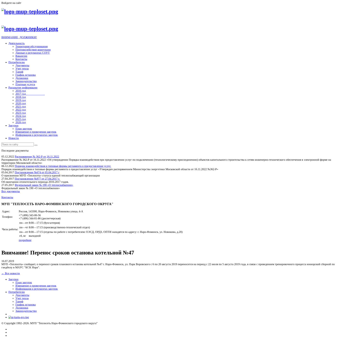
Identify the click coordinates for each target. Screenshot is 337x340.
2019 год (20, 100)
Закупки (13, 125)
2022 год (20, 109)
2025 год (20, 119)
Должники (21, 78)
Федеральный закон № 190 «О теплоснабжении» (44, 185)
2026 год (20, 122)
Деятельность (16, 43)
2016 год (20, 90)
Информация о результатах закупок (36, 134)
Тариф (19, 71)
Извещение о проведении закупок (35, 131)
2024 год (20, 116)
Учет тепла (22, 68)
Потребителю (16, 62)
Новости (13, 138)
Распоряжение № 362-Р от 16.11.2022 (37, 156)
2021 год (20, 106)
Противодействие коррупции (33, 49)
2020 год (20, 103)
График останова (25, 74)
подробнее (25, 240)
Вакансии (21, 55)
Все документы (10, 191)
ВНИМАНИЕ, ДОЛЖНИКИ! (19, 37)
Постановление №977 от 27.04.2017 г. (37, 178)
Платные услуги (25, 84)
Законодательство (26, 81)
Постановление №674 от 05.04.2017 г (37, 172)
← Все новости (10, 273)
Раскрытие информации (22, 87)
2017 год (30, 93)
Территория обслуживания (31, 46)
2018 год (20, 97)
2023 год (20, 112)
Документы (22, 65)
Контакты (21, 59)
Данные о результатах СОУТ (32, 52)
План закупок (23, 128)
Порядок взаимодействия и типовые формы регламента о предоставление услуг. (63, 166)
